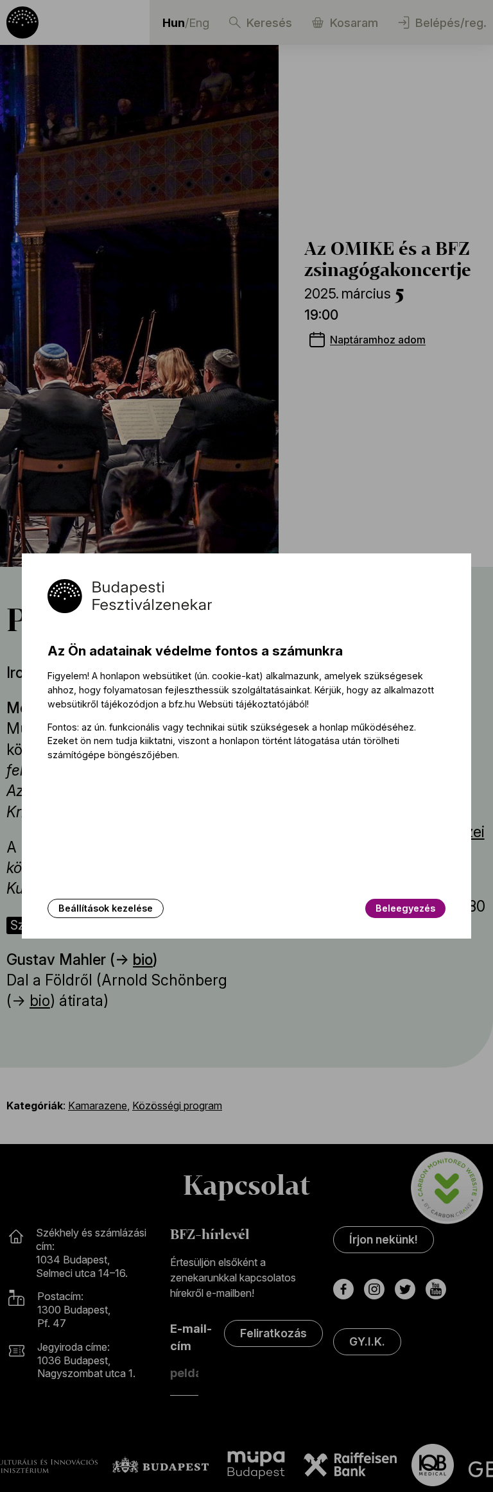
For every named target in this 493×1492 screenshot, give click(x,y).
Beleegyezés (405, 908)
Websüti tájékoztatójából (252, 703)
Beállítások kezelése (105, 908)
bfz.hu (182, 703)
